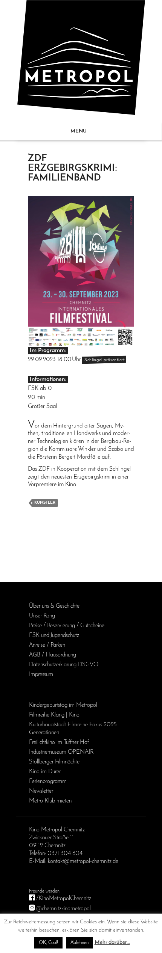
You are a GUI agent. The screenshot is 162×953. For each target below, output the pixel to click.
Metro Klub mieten (50, 801)
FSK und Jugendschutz (54, 635)
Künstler (44, 503)
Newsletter (41, 791)
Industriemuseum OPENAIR (61, 752)
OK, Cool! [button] (48, 942)
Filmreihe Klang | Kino (54, 715)
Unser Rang (42, 616)
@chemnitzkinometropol (63, 909)
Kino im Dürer (45, 772)
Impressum (41, 674)
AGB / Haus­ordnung (52, 655)
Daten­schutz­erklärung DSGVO (63, 665)
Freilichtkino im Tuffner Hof (59, 742)
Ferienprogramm (48, 781)
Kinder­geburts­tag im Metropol (63, 705)
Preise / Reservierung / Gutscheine (66, 626)
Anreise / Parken (47, 645)
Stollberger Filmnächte (54, 762)
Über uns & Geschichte (54, 606)
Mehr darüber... (112, 942)
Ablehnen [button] (79, 942)
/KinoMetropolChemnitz (63, 899)
